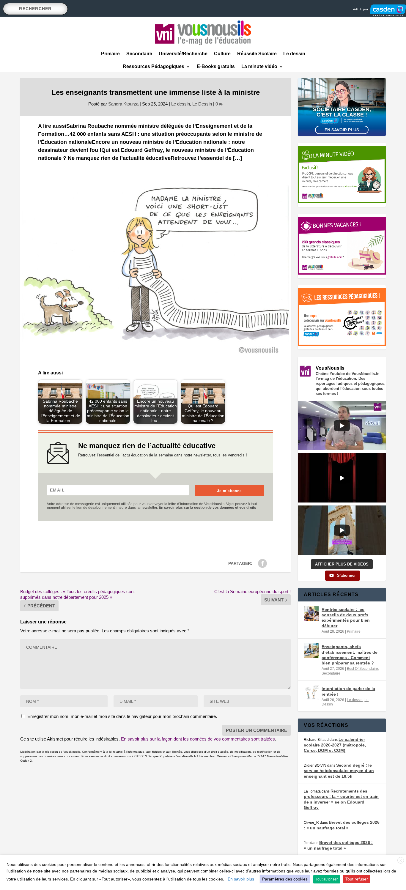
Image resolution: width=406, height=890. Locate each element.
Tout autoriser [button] (327, 879)
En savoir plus (342, 129)
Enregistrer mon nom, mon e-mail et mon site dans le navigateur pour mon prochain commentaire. (122, 716)
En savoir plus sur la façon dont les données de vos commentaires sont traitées (198, 738)
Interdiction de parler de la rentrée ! (348, 691)
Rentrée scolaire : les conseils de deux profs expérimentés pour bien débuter (346, 617)
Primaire (110, 53)
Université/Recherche (183, 53)
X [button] (400, 861)
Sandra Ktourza (123, 103)
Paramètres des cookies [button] (285, 879)
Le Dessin (202, 103)
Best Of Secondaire (362, 669)
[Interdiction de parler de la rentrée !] (311, 692)
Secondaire (139, 53)
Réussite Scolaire (257, 53)
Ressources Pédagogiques (153, 66)
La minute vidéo (259, 66)
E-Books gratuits (216, 66)
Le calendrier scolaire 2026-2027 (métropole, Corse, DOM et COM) (335, 745)
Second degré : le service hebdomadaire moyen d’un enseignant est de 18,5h (339, 771)
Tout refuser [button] (356, 879)
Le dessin (294, 53)
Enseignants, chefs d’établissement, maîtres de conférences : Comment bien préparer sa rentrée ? (349, 654)
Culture (222, 53)
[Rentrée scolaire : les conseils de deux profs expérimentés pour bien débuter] (311, 613)
